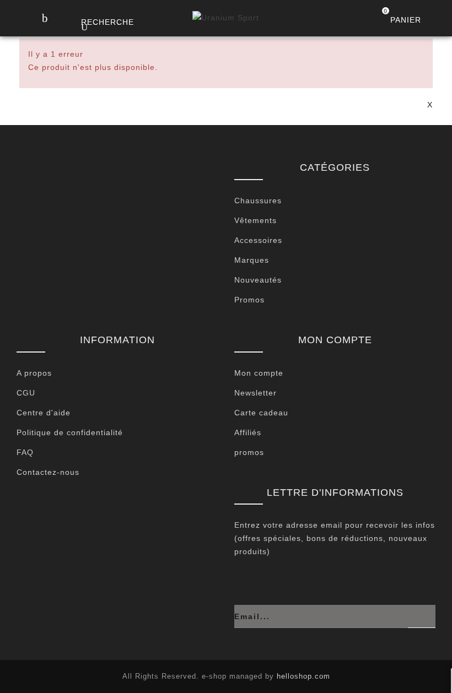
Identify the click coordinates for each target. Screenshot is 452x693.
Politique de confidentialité (70, 432)
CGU (26, 392)
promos (249, 452)
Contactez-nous (48, 472)
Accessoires (258, 240)
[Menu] (44, 19)
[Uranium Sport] (225, 17)
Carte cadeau (261, 412)
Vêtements (255, 220)
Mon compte (258, 373)
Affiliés (247, 432)
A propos (34, 373)
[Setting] (438, 19)
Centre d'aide (44, 412)
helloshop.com (303, 676)
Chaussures (258, 200)
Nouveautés (258, 279)
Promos (249, 299)
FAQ (25, 452)
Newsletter (255, 392)
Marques (251, 260)
